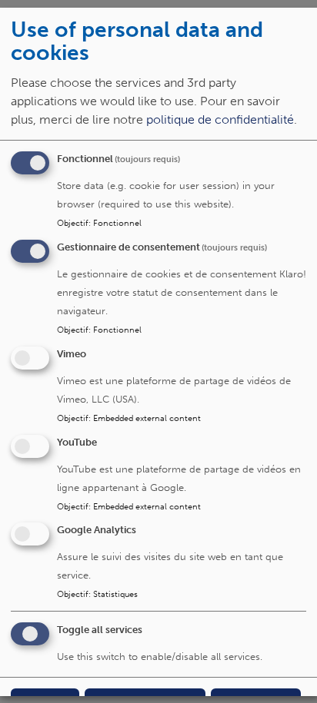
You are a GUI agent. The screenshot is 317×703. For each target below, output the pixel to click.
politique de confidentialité (220, 119)
